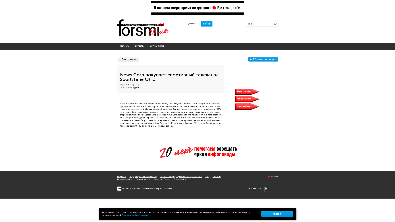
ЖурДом (136, 88)
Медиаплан (157, 46)
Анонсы (125, 46)
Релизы (139, 46)
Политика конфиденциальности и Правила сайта (181, 176)
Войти (206, 24)
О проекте (121, 176)
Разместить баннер (162, 179)
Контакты (217, 176)
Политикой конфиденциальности (136, 215)
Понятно (277, 214)
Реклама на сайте (124, 179)
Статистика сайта (254, 188)
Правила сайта (180, 179)
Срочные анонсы (143, 179)
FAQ (207, 176)
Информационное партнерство (143, 176)
